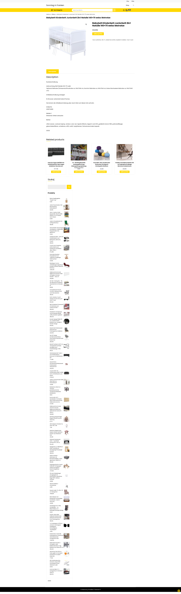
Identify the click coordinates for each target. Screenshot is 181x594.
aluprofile (98, 40)
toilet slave (130, 40)
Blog (128, 1)
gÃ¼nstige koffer (110, 40)
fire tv (103, 40)
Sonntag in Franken (55, 5)
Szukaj (51, 179)
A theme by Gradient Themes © (91, 589)
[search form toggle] (133, 5)
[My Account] (124, 10)
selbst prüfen (98, 34)
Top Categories (57, 10)
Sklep (133, 1)
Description (52, 71)
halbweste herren (121, 40)
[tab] (52, 71)
